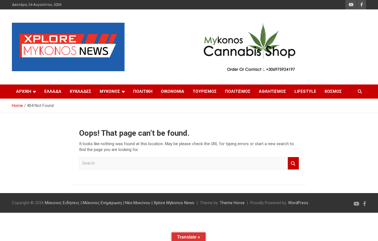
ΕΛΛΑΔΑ (52, 91)
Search (293, 163)
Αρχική (23, 91)
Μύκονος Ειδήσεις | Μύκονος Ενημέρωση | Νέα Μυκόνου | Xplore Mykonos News (119, 202)
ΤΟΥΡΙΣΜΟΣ (205, 91)
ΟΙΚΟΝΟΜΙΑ (172, 91)
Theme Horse (232, 202)
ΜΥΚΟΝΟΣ (110, 91)
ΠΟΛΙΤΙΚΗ (142, 91)
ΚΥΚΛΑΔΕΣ (80, 91)
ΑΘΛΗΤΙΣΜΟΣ (272, 91)
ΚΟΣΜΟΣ (333, 91)
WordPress (298, 202)
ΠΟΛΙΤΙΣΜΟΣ (237, 91)
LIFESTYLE (305, 91)
